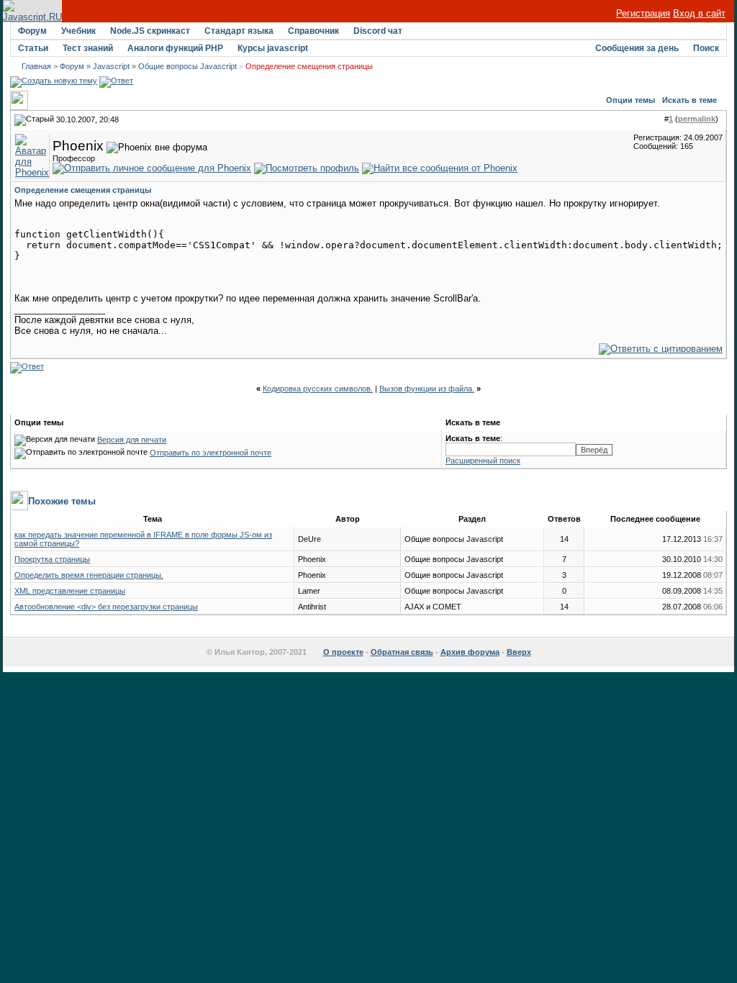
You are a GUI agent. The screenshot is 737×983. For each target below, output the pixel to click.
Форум (32, 31)
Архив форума (469, 652)
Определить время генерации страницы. (88, 575)
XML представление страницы (69, 590)
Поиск (706, 48)
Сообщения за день (637, 48)
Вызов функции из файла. (426, 388)
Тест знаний (88, 48)
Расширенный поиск (483, 460)
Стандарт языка (238, 31)
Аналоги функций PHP (175, 48)
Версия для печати (131, 439)
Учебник (78, 31)
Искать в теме (689, 100)
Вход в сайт (699, 13)
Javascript (111, 66)
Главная (36, 66)
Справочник (313, 31)
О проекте (343, 652)
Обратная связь (402, 652)
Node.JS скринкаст (150, 31)
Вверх (519, 652)
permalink (696, 118)
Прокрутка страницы (52, 559)
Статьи (33, 48)
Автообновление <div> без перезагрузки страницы (106, 606)
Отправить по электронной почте (210, 452)
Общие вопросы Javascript (187, 66)
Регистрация (643, 13)
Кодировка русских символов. (318, 388)
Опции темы (630, 100)
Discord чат (377, 31)
